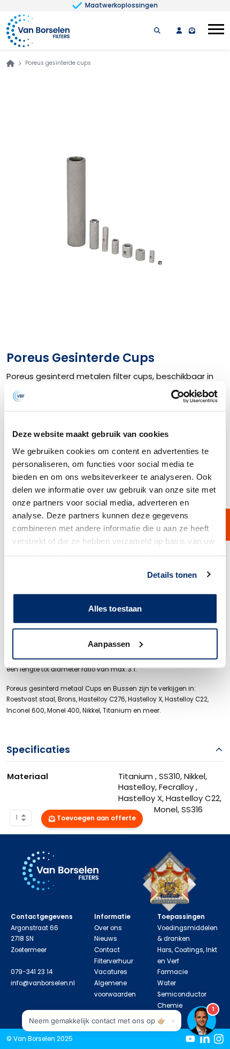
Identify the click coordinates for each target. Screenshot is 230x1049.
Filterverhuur (113, 961)
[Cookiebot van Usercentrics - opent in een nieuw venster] (171, 396)
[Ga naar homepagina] (10, 63)
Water (166, 983)
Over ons (108, 928)
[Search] (157, 30)
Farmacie (172, 972)
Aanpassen (109, 643)
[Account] (179, 30)
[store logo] (38, 30)
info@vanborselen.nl (43, 983)
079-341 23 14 (31, 972)
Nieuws (105, 938)
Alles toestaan (115, 608)
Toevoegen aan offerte (96, 818)
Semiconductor (181, 994)
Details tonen (172, 574)
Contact (107, 950)
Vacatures (110, 972)
